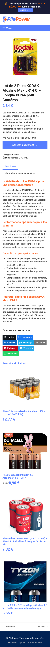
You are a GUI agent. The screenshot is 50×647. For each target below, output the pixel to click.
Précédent (9, 626)
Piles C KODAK (20, 157)
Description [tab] (10, 166)
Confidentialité (35, 642)
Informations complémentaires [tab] (20, 173)
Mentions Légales (16, 642)
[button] (7, 28)
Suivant (41, 626)
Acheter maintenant (23, 144)
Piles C (17, 154)
